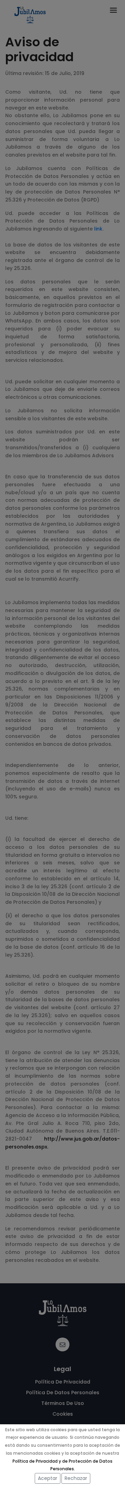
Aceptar (47, 1478)
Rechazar (76, 1478)
